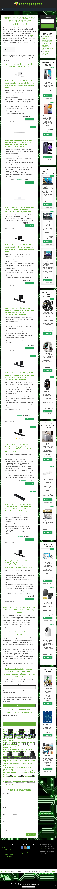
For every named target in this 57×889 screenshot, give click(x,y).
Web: (4, 821)
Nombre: (5, 807)
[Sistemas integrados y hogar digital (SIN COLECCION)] (47, 513)
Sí (4, 694)
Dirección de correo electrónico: (12, 814)
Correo (19, 684)
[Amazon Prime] (32, 116)
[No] (55, 885)
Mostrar (11, 49)
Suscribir (19, 705)
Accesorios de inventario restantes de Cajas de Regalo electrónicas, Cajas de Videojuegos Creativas (48, 759)
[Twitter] (28, 847)
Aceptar (24, 886)
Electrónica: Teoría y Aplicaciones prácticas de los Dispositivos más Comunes (48, 727)
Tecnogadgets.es (6, 871)
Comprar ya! (30, 119)
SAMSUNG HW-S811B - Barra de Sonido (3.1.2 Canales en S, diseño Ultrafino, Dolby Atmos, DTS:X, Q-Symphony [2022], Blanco (19, 210)
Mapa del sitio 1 (25, 853)
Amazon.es (43, 848)
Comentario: (6, 793)
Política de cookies (45, 860)
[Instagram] (25, 847)
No (5, 696)
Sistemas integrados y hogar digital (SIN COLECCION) (48, 523)
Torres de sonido (9, 856)
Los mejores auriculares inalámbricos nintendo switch (46, 54)
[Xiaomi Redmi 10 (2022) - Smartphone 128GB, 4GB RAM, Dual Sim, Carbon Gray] (47, 74)
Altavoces (7, 852)
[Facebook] (22, 847)
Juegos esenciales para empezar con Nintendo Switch (47, 41)
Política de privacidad (46, 857)
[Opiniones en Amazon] (19, 439)
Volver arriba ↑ (52, 871)
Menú (3, 9)
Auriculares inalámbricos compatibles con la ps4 (47, 47)
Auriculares (8, 849)
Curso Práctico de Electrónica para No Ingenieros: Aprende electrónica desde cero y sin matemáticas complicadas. (48, 693)
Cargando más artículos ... (10, 784)
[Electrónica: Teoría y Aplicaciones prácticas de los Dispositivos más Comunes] (47, 717)
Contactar (43, 863)
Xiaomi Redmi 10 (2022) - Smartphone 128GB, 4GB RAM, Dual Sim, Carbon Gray (47, 83)
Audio (4, 847)
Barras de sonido (9, 854)
